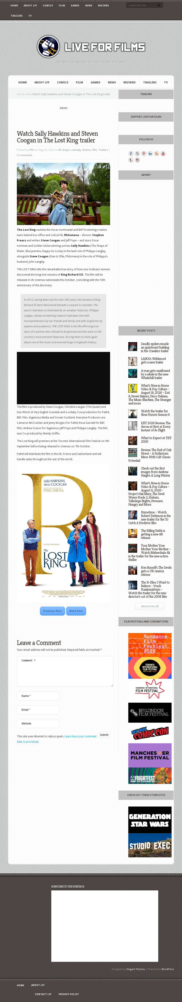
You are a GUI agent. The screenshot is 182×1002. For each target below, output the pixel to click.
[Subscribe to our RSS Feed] (156, 153)
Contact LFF (43, 994)
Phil (32, 150)
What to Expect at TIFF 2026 (156, 440)
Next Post (76, 611)
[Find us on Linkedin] (150, 153)
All (28, 94)
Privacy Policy (69, 994)
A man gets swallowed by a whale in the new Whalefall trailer (155, 374)
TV (30, 15)
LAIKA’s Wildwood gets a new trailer (153, 360)
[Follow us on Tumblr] (131, 160)
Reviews (103, 5)
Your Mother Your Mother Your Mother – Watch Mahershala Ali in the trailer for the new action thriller (149, 552)
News (88, 5)
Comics (48, 5)
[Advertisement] (69, 117)
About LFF (30, 5)
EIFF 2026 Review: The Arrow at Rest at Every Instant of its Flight (155, 426)
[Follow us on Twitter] (137, 153)
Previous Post (52, 611)
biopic (66, 150)
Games (75, 5)
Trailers (17, 15)
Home (14, 5)
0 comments (24, 155)
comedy (76, 150)
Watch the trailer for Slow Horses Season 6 (155, 413)
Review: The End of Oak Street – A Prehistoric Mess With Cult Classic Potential (149, 455)
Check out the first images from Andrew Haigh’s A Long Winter (155, 472)
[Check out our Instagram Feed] (137, 160)
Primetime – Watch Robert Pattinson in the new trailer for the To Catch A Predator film (149, 517)
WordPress (168, 969)
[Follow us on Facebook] (131, 153)
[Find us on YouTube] (163, 153)
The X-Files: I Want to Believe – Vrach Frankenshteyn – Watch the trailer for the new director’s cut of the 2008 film (149, 589)
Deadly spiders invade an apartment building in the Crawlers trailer (155, 347)
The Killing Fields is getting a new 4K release (153, 534)
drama (86, 150)
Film (62, 5)
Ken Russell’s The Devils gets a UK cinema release (156, 571)
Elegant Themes (136, 969)
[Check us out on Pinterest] (143, 153)
